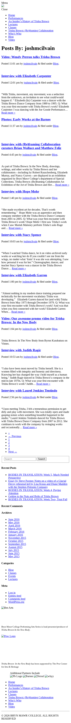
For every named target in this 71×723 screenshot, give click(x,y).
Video (11, 39)
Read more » (8, 112)
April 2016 (14, 525)
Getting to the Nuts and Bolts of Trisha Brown (33, 496)
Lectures (13, 24)
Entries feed (14, 595)
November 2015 (17, 537)
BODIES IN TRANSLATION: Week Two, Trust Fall (37, 499)
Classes (12, 27)
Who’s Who (14, 33)
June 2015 (13, 553)
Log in (12, 592)
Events (12, 576)
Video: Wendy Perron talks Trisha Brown (30, 57)
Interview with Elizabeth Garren (24, 275)
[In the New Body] (2, 6)
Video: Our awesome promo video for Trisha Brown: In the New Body (32, 320)
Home (11, 15)
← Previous (14, 436)
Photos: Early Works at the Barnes (25, 119)
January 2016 (15, 534)
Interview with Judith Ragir (21, 350)
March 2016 (15, 528)
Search (41, 459)
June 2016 (13, 519)
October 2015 (15, 541)
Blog (11, 36)
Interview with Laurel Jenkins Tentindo (29, 390)
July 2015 (13, 550)
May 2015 (13, 556)
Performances (15, 18)
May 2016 (13, 522)
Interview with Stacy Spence (21, 235)
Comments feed (16, 598)
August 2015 (15, 547)
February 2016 (16, 531)
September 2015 (17, 544)
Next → (12, 451)
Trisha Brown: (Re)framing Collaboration (30, 30)
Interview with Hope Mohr (20, 191)
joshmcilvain (30, 63)
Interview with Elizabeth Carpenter (26, 76)
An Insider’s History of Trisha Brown (28, 21)
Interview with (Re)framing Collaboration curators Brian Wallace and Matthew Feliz (31, 146)
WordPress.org (16, 601)
